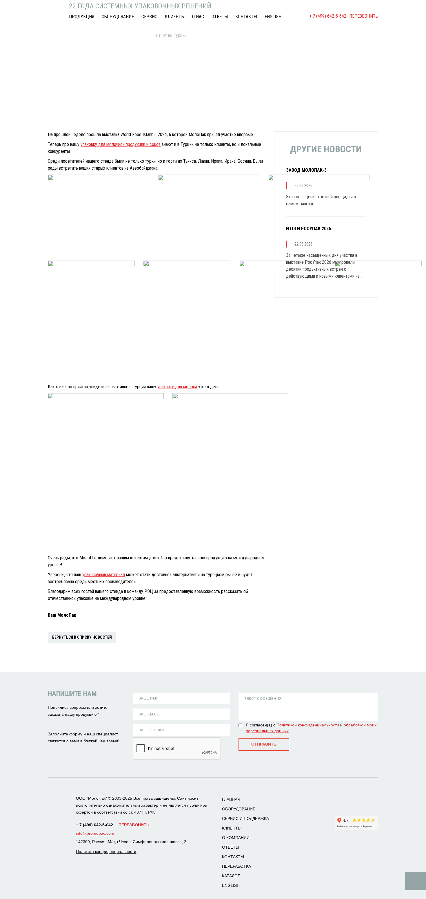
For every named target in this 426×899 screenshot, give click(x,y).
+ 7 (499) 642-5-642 (327, 16)
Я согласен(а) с (260, 725)
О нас (198, 16)
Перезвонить (363, 16)
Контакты (246, 16)
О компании (236, 837)
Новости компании (127, 35)
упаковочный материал (103, 574)
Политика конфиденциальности (106, 851)
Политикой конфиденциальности (307, 725)
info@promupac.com (95, 833)
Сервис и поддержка (245, 818)
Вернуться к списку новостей (82, 637)
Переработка (236, 866)
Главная (55, 35)
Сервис (149, 16)
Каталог (231, 876)
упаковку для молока (177, 386)
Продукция (81, 16)
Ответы (220, 16)
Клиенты (175, 16)
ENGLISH (273, 16)
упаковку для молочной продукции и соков (121, 144)
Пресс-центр (86, 35)
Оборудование (118, 16)
